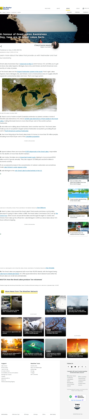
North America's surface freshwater (16, 131)
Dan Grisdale (50, 268)
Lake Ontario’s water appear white (15, 167)
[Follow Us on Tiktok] (78, 367)
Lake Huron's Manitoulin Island (9, 274)
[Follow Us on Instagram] (71, 367)
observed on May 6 (26, 64)
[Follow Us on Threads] (82, 367)
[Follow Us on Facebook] (68, 367)
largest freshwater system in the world (29, 72)
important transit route (27, 157)
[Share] (1, 46)
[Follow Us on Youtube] (75, 367)
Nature (8, 12)
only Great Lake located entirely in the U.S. (28, 171)
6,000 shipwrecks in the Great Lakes (37, 152)
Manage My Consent (6, 374)
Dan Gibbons (41, 208)
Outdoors (13, 12)
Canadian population (32, 137)
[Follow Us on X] (85, 367)
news (4, 12)
